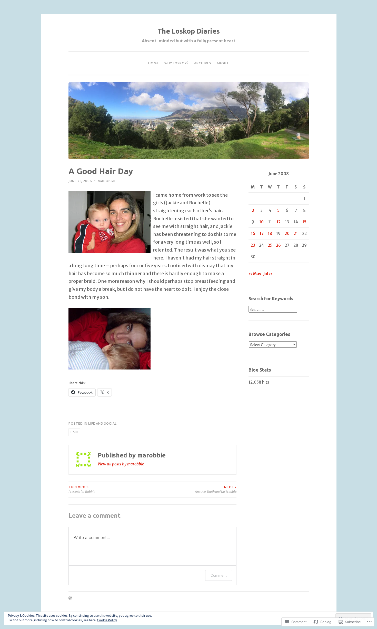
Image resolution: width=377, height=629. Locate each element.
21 (296, 233)
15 (304, 221)
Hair (74, 432)
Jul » (267, 273)
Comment (219, 575)
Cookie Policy (107, 620)
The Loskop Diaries (188, 31)
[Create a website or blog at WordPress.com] (70, 598)
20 (287, 233)
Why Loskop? (176, 63)
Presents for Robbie (81, 489)
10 (261, 221)
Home (153, 63)
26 (278, 245)
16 (253, 233)
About (223, 63)
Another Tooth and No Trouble (215, 489)
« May (255, 273)
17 (262, 233)
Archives (202, 63)
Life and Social (102, 423)
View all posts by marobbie (121, 464)
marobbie (107, 181)
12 (278, 221)
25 (270, 245)
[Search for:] (273, 309)
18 (270, 233)
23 (253, 245)
